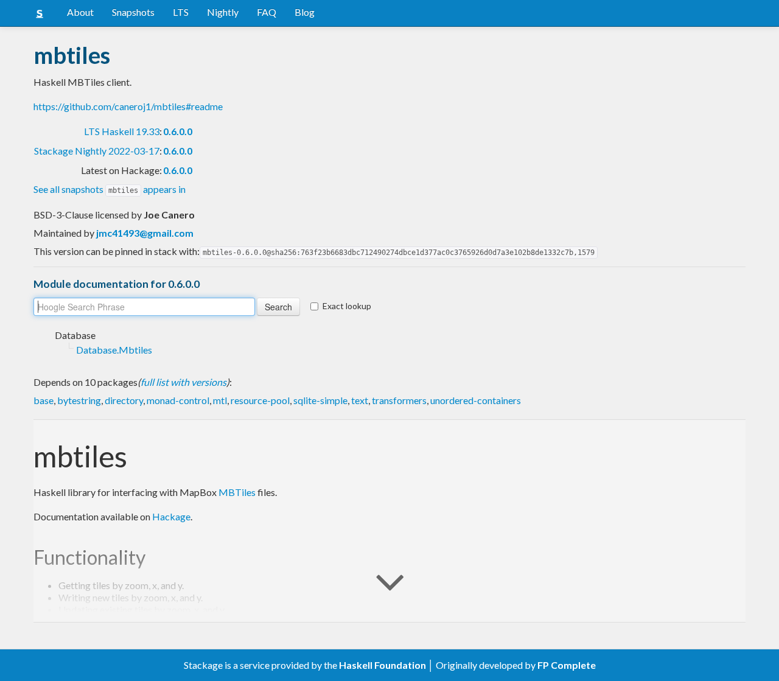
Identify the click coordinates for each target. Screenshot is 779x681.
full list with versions (183, 382)
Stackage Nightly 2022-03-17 (96, 150)
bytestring (79, 400)
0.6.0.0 (177, 131)
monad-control (178, 400)
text (359, 400)
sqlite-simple (320, 400)
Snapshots (133, 12)
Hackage (171, 516)
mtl (220, 400)
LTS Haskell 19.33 (121, 131)
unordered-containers (475, 400)
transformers (399, 400)
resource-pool (260, 400)
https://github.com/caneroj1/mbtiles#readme (128, 106)
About (80, 12)
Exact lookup (347, 306)
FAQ (266, 12)
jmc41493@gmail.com (145, 233)
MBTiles (237, 492)
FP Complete (566, 665)
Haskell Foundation (382, 665)
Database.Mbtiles (114, 349)
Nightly (223, 12)
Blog (305, 12)
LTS (181, 12)
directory (124, 400)
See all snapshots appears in (109, 189)
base (43, 400)
